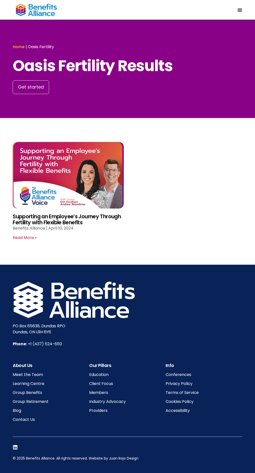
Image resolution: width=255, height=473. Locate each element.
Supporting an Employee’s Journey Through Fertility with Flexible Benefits (67, 219)
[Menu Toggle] (239, 9)
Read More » (25, 237)
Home (19, 47)
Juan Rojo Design (123, 458)
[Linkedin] (15, 447)
